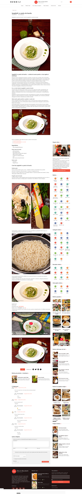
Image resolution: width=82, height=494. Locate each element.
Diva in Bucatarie (43, 1)
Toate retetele (46, 5)
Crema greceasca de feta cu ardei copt (43, 474)
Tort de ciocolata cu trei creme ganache (63, 362)
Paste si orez (14, 10)
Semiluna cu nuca (57, 402)
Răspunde (16, 391)
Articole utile (53, 5)
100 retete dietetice (66, 312)
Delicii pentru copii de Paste (23, 377)
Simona (15, 399)
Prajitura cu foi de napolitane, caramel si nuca (57, 419)
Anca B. (15, 387)
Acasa (22, 5)
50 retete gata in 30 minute (57, 313)
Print (22, 369)
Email (26, 448)
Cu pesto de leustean (17, 143)
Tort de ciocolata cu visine (64, 353)
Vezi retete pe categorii (37, 5)
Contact (59, 5)
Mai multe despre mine (61, 170)
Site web (38, 448)
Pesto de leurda (41, 377)
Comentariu (15, 440)
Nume (14, 448)
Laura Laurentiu (55, 487)
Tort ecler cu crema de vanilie (57, 330)
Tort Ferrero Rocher (62, 427)
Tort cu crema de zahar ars (66, 330)
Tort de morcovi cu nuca (63, 378)
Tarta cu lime (40, 482)
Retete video (28, 5)
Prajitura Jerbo (66, 402)
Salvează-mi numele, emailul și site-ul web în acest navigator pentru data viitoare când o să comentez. (31, 452)
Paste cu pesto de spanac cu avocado (19, 141)
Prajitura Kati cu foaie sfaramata (63, 453)
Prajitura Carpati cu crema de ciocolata (64, 444)
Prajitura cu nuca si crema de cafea (66, 419)
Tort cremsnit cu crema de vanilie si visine (64, 370)
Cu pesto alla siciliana (17, 140)
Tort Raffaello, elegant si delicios (63, 436)
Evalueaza (15, 461)
